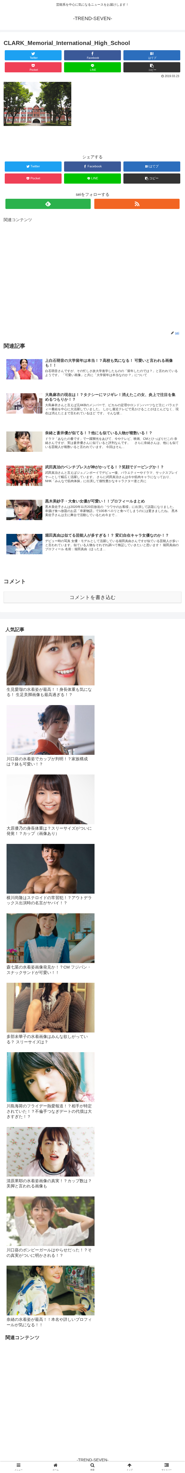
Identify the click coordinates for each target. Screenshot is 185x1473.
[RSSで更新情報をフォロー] (137, 204)
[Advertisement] (92, 276)
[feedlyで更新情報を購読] (48, 204)
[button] (171, 799)
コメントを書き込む (92, 597)
